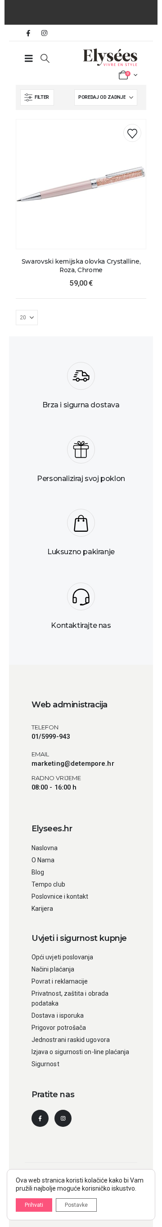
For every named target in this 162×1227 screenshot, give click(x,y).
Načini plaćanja (53, 969)
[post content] (81, 184)
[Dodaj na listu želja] (132, 132)
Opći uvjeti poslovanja (63, 957)
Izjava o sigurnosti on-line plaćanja (81, 1051)
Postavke (76, 1205)
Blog (38, 872)
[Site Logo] (110, 57)
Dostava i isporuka (58, 1015)
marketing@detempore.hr (73, 763)
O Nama (43, 860)
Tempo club (48, 884)
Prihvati (34, 1205)
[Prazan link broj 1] (29, 58)
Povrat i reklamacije (60, 981)
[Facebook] (28, 32)
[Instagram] (44, 32)
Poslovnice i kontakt (60, 896)
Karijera (43, 908)
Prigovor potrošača (59, 1027)
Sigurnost (45, 1064)
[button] (45, 58)
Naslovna (45, 848)
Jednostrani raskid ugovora (71, 1039)
